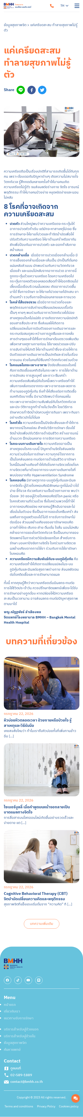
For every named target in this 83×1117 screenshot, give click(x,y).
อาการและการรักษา (23, 61)
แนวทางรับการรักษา (23, 35)
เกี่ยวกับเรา (16, 23)
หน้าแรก (14, 10)
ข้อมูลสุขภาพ (17, 74)
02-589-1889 (43, 142)
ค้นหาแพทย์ (16, 86)
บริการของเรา (18, 48)
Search (17, 99)
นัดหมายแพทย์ (41, 126)
